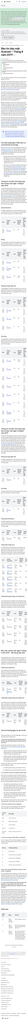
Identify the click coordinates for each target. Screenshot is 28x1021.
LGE (6, 903)
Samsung (20, 903)
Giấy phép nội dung (13, 953)
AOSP (2, 42)
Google (23, 902)
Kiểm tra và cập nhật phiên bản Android (10, 89)
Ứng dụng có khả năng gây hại (19, 168)
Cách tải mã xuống (5, 968)
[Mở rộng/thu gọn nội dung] (9, 59)
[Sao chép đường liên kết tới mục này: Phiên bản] (9, 909)
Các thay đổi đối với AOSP (13, 24)
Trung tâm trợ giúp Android (6, 998)
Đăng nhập (24, 1)
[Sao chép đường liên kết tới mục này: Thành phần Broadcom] (15, 519)
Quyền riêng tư (5, 1015)
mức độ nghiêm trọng (9, 196)
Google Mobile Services (6, 1004)
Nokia (13, 903)
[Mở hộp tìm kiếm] (17, 1)
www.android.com (5, 1002)
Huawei (2, 903)
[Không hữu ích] (23, 45)
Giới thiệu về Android (5, 1013)
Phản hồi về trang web (14, 1015)
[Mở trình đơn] (2, 1)
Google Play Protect (8, 150)
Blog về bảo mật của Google (7, 986)
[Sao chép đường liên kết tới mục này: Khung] (6, 239)
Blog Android (3, 984)
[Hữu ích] (21, 45)
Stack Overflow (4, 1006)
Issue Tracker (3, 1008)
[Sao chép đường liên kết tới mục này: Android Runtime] (12, 208)
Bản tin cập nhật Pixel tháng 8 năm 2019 (16, 136)
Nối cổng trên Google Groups (7, 992)
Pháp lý (18, 1013)
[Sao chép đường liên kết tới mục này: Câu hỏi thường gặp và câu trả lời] (2, 732)
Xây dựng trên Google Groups (7, 990)
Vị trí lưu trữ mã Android (6, 964)
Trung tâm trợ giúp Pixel (6, 1000)
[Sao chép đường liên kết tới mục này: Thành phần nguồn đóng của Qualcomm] (2, 598)
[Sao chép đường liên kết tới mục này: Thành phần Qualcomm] (16, 545)
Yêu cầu (2, 966)
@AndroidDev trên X (5, 982)
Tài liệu (3, 5)
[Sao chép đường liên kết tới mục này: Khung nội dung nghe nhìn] (17, 286)
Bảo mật (11, 42)
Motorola (9, 903)
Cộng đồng (13, 1013)
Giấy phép (24, 1013)
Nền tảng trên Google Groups (7, 988)
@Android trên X (4, 980)
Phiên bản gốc (4, 972)
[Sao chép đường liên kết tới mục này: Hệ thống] (7, 336)
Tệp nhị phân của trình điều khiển (7, 975)
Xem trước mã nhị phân (6, 970)
